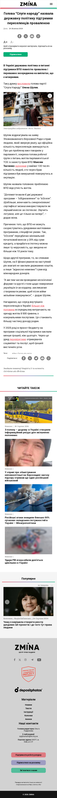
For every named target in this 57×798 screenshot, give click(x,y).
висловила (23, 83)
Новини (28, 704)
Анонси (28, 719)
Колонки (28, 715)
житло (29, 353)
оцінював (21, 166)
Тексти (28, 708)
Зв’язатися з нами (28, 770)
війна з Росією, (17, 353)
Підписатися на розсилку (28, 762)
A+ (5, 42)
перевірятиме (18, 339)
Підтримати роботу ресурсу (28, 755)
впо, (25, 353)
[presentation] (7, 602)
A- (12, 42)
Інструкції (28, 712)
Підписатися (15, 54)
